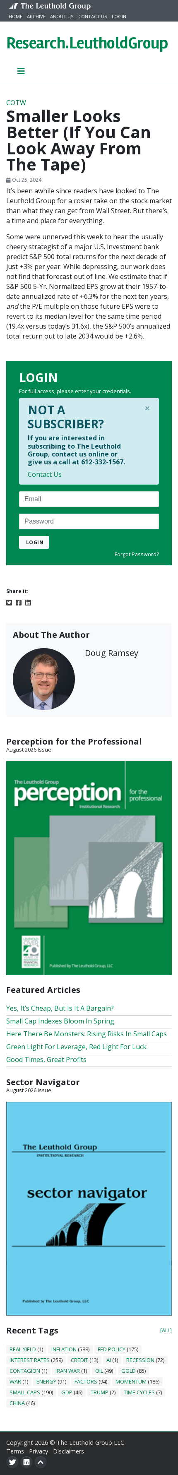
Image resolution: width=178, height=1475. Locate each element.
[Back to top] (40, 1462)
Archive (36, 16)
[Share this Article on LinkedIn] (28, 602)
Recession (140, 1360)
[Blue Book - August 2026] (89, 1208)
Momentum (131, 1381)
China (17, 1403)
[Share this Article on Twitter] (9, 602)
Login (119, 16)
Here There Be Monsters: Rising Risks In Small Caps (86, 1033)
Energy (46, 1381)
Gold (128, 1370)
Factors (86, 1381)
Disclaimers (68, 1451)
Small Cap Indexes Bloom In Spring (60, 1021)
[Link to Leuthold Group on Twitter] (12, 1462)
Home (15, 16)
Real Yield (23, 1349)
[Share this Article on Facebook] (19, 602)
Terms (15, 1451)
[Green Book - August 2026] (89, 867)
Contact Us (92, 16)
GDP (66, 1392)
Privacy (38, 1451)
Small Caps (25, 1392)
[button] (21, 71)
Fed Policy (111, 1349)
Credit (79, 1360)
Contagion (25, 1370)
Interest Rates (30, 1360)
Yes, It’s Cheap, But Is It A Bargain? (60, 1008)
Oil (99, 1370)
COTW (16, 102)
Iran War (67, 1370)
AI (108, 1360)
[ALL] (166, 1330)
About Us (62, 16)
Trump (99, 1392)
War (15, 1381)
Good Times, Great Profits (46, 1059)
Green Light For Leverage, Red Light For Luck (76, 1046)
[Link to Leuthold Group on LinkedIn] (26, 1462)
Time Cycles (139, 1392)
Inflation (64, 1349)
